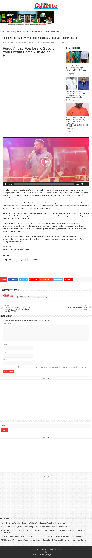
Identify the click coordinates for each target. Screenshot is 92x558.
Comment (7, 323)
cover (8, 32)
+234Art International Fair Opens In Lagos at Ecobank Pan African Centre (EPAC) (17, 308)
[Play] (6, 184)
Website (5, 360)
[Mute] (82, 184)
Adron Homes (33, 190)
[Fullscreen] (86, 184)
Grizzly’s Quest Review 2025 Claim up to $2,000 (76, 307)
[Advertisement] (46, 396)
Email (5, 352)
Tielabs (59, 549)
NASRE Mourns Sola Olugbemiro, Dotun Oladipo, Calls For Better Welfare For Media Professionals (77, 94)
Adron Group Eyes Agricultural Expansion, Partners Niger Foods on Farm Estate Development (76, 68)
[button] (46, 162)
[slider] (44, 184)
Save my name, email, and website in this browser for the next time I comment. (60, 367)
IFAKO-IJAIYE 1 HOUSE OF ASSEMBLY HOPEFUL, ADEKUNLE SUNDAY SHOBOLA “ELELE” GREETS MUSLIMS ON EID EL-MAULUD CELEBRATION (77, 123)
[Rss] (46, 552)
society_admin (9, 42)
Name (5, 345)
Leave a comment (48, 42)
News (37, 42)
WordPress (42, 549)
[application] (46, 161)
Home (2, 32)
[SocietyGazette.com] (46, 5)
